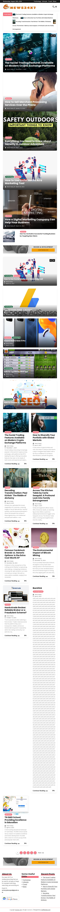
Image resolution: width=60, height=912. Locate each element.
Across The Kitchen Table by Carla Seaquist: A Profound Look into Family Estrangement (33, 27)
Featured (8, 337)
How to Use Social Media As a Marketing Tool (23, 279)
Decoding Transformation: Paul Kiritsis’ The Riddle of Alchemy (33, 21)
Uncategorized (38, 591)
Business (8, 59)
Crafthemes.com (45, 910)
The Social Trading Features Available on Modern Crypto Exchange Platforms (15, 439)
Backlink (37, 588)
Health (7, 487)
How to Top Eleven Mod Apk (16, 371)
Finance (36, 432)
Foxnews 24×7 (18, 910)
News (54, 1)
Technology (37, 1)
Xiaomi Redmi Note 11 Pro (14, 341)
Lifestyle (44, 1)
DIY (6, 547)
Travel (50, 1)
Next (39, 853)
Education (8, 814)
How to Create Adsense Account (18, 310)
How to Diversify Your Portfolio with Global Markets (38, 18)
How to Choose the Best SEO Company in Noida (24, 402)
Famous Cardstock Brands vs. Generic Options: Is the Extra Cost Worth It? (15, 554)
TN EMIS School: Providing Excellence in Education (15, 820)
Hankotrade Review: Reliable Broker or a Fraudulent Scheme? (15, 610)
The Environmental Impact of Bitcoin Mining (43, 553)
